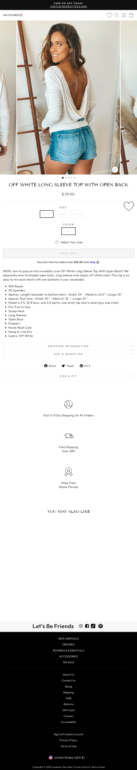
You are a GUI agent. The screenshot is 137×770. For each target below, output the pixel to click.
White (68, 231)
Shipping (68, 692)
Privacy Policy (68, 740)
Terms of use (98, 767)
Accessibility (68, 722)
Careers (68, 716)
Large (79, 214)
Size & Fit (68, 376)
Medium (62, 214)
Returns (68, 704)
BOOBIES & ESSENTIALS (68, 650)
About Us (68, 674)
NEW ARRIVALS (68, 638)
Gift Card (69, 710)
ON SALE (68, 662)
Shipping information (68, 346)
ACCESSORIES (68, 656)
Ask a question (68, 354)
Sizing (68, 686)
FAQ (68, 698)
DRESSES (68, 644)
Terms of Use (68, 746)
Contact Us (68, 680)
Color (68, 224)
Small (46, 214)
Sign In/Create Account (68, 734)
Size (63, 207)
